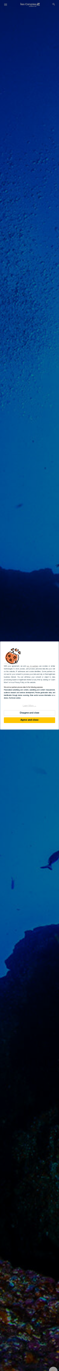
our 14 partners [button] (32, 666)
